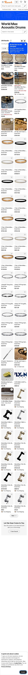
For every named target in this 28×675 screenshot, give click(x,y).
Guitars (14, 9)
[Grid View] (22, 41)
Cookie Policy (18, 663)
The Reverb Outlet (6, 9)
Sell (17, 2)
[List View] (24, 41)
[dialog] (14, 663)
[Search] (25, 6)
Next (13, 515)
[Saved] (21, 2)
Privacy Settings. (6, 666)
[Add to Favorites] (11, 40)
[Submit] (25, 32)
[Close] (25, 44)
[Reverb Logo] (8, 2)
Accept (23, 672)
